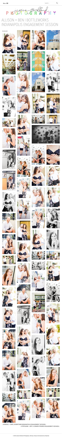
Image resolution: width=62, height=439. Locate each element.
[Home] (31, 11)
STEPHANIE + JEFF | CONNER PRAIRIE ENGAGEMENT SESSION (40, 426)
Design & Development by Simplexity (41, 435)
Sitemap (31, 435)
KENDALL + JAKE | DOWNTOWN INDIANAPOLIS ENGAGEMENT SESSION (24, 424)
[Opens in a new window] (23, 39)
